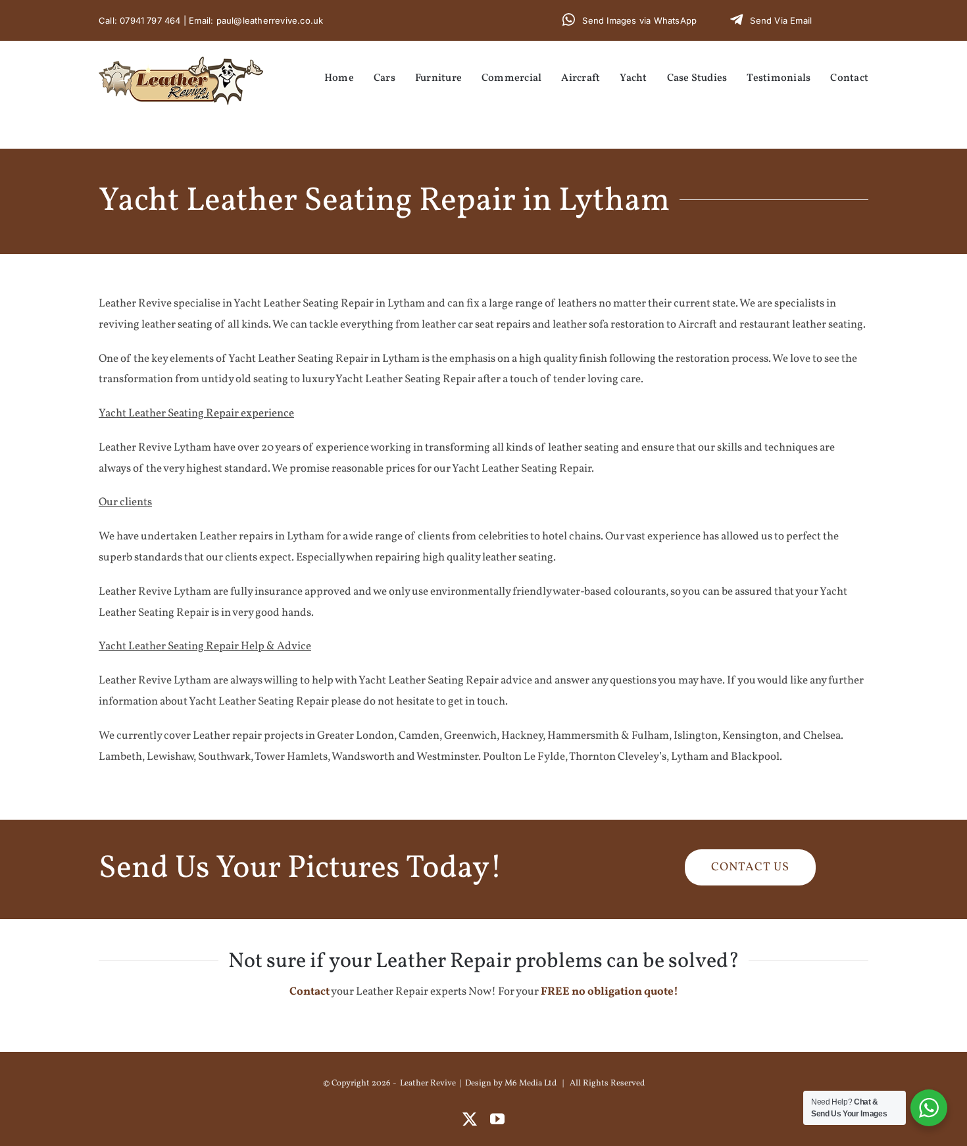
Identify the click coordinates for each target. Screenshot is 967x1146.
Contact (309, 991)
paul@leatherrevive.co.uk (270, 20)
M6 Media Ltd (531, 1083)
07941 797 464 (150, 20)
